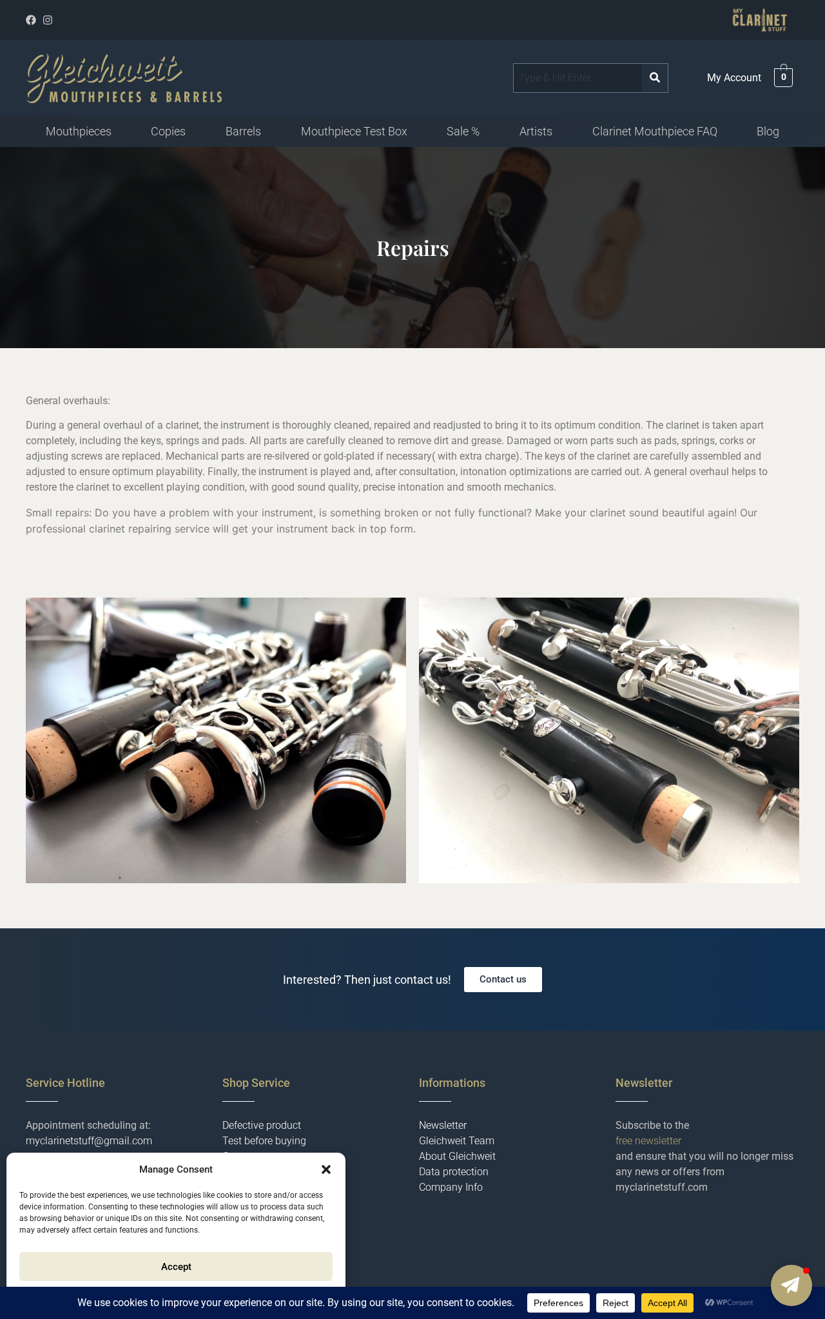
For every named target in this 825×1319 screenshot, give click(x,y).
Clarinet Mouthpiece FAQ (654, 131)
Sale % (463, 131)
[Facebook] (31, 20)
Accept (176, 1267)
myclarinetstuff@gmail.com (89, 1141)
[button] (326, 1169)
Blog (768, 131)
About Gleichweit (457, 1156)
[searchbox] (578, 78)
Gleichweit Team (456, 1141)
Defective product (261, 1125)
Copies (168, 131)
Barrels (243, 131)
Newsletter (443, 1125)
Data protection (454, 1172)
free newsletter (648, 1141)
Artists (535, 131)
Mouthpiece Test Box (354, 131)
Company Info (451, 1187)
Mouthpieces (79, 131)
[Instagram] (48, 20)
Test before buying (264, 1141)
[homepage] (124, 78)
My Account (734, 78)
